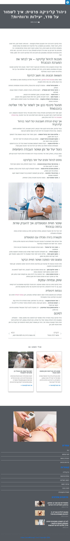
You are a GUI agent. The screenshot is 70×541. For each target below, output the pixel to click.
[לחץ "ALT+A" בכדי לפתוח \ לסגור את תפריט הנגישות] (67, 2)
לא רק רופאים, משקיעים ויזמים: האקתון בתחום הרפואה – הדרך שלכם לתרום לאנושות (57, 523)
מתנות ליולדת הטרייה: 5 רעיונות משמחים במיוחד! (59, 513)
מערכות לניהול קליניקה (48, 79)
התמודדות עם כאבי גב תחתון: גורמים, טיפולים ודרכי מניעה (57, 504)
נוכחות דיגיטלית (19, 295)
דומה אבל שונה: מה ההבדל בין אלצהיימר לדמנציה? (23, 372)
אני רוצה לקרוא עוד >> (54, 385)
